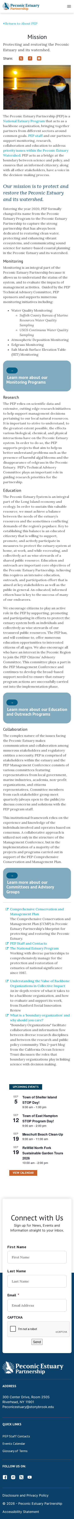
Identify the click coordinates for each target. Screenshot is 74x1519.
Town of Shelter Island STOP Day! (39, 1100)
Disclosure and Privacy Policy (25, 1495)
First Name (17, 1247)
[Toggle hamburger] (69, 6)
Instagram (13, 1477)
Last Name (16, 1271)
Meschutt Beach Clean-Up (42, 1134)
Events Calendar (13, 1443)
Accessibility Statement (20, 1512)
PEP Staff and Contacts (28, 943)
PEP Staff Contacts (16, 1436)
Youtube (29, 1477)
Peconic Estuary (30, 1503)
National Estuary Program (24, 121)
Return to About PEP (20, 23)
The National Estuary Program (34, 948)
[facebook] (32, 58)
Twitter (21, 1477)
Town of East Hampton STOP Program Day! (40, 1118)
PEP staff (35, 136)
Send (37, 1342)
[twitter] (23, 58)
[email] (41, 58)
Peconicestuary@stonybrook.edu (28, 1407)
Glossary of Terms (15, 1451)
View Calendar (23, 1173)
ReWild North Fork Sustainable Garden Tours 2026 (42, 1153)
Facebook (4, 1477)
